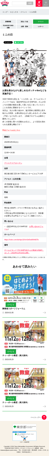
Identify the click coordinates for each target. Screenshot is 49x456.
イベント (23, 12)
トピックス (14, 12)
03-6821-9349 (26, 450)
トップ (4, 12)
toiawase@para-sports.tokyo (8, 450)
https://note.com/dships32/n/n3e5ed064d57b (21, 240)
